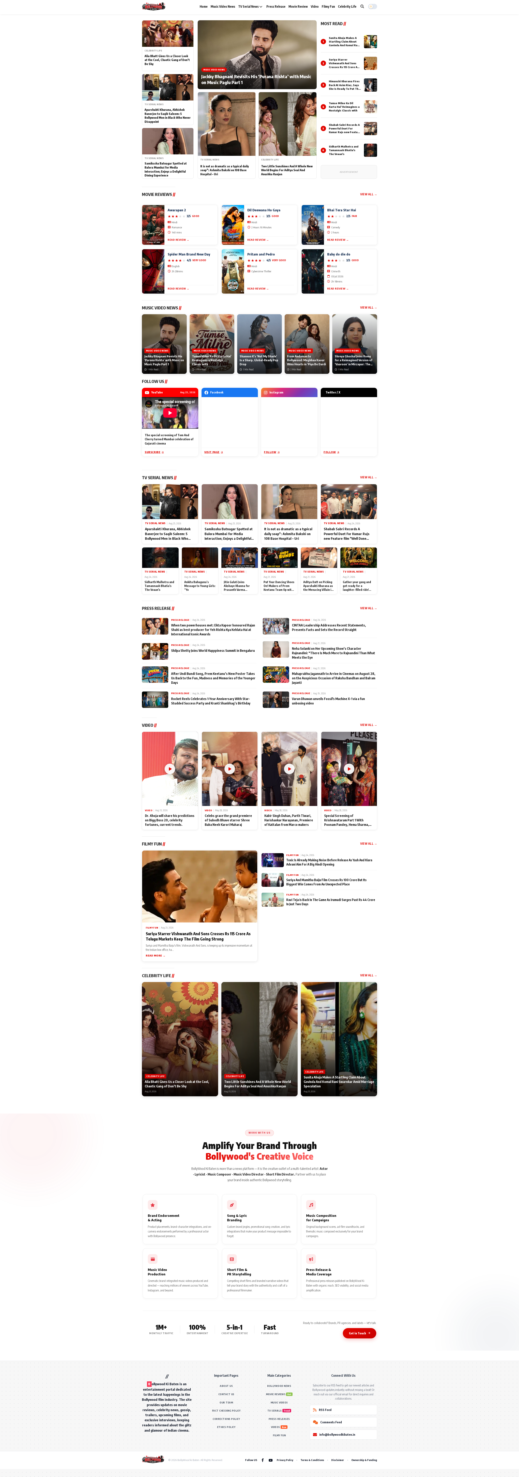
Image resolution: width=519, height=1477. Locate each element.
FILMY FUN (279, 1435)
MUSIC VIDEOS (279, 1402)
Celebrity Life (347, 6)
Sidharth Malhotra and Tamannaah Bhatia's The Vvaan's (343, 150)
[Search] (362, 6)
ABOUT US (226, 1385)
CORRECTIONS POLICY (226, 1418)
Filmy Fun (328, 6)
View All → (368, 194)
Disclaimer (337, 1460)
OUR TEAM (226, 1402)
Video (315, 6)
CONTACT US (226, 1394)
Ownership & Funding (364, 1460)
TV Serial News (248, 6)
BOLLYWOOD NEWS (279, 1385)
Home (204, 6)
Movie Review (298, 6)
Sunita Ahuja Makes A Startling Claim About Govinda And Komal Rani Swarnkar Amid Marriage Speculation (344, 45)
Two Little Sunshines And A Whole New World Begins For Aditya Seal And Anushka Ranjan (287, 170)
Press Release (275, 6)
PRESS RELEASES (279, 1418)
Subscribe (152, 452)
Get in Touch (357, 1333)
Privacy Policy (285, 1460)
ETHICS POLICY (226, 1427)
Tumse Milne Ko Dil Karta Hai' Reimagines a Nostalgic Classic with (344, 107)
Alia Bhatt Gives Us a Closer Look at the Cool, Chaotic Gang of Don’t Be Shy (167, 60)
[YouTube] (271, 1460)
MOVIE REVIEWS (276, 1394)
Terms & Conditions (312, 1460)
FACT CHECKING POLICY (226, 1410)
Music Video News (223, 6)
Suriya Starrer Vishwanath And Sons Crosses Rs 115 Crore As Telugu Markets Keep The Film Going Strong (344, 67)
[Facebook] (263, 1460)
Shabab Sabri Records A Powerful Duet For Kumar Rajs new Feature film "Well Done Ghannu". (344, 132)
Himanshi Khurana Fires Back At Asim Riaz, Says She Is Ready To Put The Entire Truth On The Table (344, 89)
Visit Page (212, 452)
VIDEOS (275, 1427)
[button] (372, 6)
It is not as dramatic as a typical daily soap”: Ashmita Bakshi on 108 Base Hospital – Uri (224, 170)
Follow (270, 452)
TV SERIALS (274, 1410)
